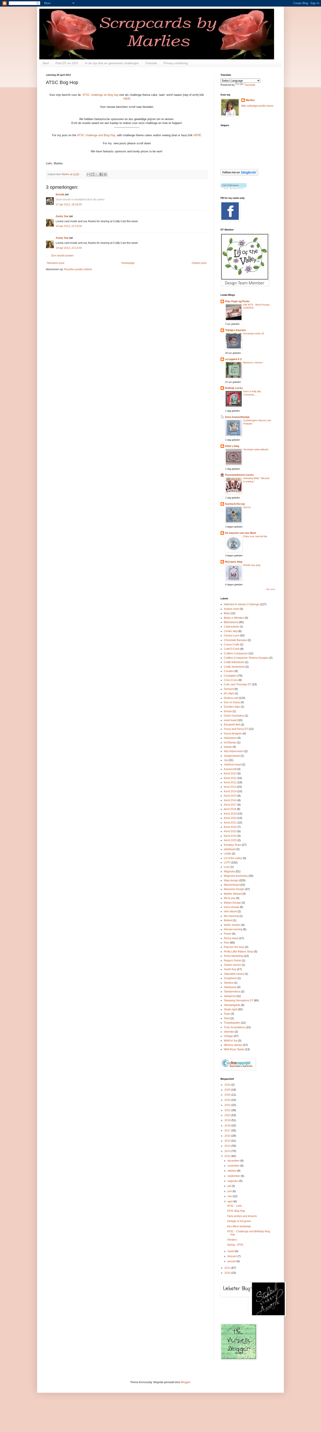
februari (232, 1256)
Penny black (231, 938)
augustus (233, 1181)
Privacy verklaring (176, 63)
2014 (227, 1145)
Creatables (230, 675)
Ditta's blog (232, 446)
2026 (227, 1084)
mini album (230, 911)
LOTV (227, 862)
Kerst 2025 (230, 840)
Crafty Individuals (234, 662)
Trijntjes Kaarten (235, 330)
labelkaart (230, 849)
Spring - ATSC (235, 1244)
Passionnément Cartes (239, 474)
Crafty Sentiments (234, 666)
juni (230, 1191)
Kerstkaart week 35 (253, 333)
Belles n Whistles (234, 617)
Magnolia (229, 871)
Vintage (228, 1036)
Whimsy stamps (233, 1045)
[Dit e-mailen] (88, 174)
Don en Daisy (232, 702)
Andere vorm (231, 608)
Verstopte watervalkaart (255, 449)
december (234, 1160)
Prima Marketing (233, 956)
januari (232, 1261)
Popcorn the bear (234, 947)
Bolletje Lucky (234, 388)
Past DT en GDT (66, 63)
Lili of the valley (233, 858)
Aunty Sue (62, 216)
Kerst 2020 (230, 818)
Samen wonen (232, 964)
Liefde (227, 853)
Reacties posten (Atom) (78, 269)
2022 (227, 1105)
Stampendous (232, 991)
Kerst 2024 (230, 835)
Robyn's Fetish (232, 960)
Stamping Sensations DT (238, 1000)
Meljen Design (232, 902)
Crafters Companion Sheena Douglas (246, 657)
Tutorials (151, 63)
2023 (227, 1100)
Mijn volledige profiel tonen (257, 105)
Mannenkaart (232, 884)
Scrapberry (230, 978)
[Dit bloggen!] (93, 174)
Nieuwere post (55, 263)
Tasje (227, 1013)
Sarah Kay (230, 969)
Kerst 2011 (230, 778)
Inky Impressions (234, 751)
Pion (226, 942)
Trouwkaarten (232, 1022)
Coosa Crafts (231, 644)
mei (230, 1196)
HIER (126, 98)
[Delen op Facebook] (101, 174)
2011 (227, 1267)
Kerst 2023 (230, 831)
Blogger (185, 1382)
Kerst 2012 (230, 782)
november (234, 1165)
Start (45, 63)
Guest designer (233, 733)
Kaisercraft (230, 769)
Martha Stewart (233, 893)
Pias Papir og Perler (237, 301)
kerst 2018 (230, 809)
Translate (249, 84)
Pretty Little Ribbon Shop (238, 951)
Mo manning (231, 916)
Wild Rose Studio (234, 1049)
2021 (227, 1110)
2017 (227, 1130)
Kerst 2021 (230, 822)
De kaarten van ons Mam (240, 533)
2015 (227, 1140)
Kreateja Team (232, 844)
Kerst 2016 (230, 800)
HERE (197, 135)
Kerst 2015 (230, 795)
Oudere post (199, 263)
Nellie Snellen (232, 925)
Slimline (228, 982)
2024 (227, 1094)
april (230, 1201)
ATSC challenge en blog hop (100, 94)
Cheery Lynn (231, 635)
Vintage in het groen (239, 1221)
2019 (227, 1120)
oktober (232, 1170)
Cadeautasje (231, 626)
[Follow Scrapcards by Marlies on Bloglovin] (239, 174)
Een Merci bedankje (239, 1226)
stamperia (230, 996)
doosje (228, 711)
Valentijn (229, 1031)
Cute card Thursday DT (237, 684)
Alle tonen (270, 589)
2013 (227, 1151)
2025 (227, 1089)
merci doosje (231, 907)
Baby (227, 613)
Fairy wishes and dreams (242, 1216)
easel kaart (230, 720)
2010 (227, 1272)
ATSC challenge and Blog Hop (96, 135)
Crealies (229, 671)
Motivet (228, 920)
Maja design (231, 880)
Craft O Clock (232, 648)
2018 (227, 1125)
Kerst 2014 (230, 791)
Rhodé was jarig (251, 565)
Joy (226, 760)
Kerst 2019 (230, 813)
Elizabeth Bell (232, 724)
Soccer (247, 507)
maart (231, 1251)
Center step (231, 631)
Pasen (227, 933)
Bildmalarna (231, 622)
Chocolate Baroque (235, 640)
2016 (227, 1135)
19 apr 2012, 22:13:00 (69, 226)
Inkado (228, 746)
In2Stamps (230, 742)
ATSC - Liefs (234, 1205)
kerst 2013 (230, 786)
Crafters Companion (236, 653)
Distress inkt (231, 698)
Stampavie (230, 987)
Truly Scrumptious (234, 1027)
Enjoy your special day (255, 536)
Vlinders (232, 1239)
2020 (227, 1115)
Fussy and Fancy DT (236, 729)
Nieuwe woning (233, 929)
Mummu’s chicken (252, 362)
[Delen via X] (97, 174)
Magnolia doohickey (236, 875)
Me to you (229, 898)
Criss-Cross (231, 680)
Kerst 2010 (230, 773)
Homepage (128, 263)
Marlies (250, 100)
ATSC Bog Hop (236, 1210)
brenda (60, 194)
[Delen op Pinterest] (105, 174)
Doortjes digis (232, 706)
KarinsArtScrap (235, 503)
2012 (227, 1156)
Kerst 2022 (230, 827)
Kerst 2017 (230, 804)
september (234, 1176)
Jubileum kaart (232, 764)
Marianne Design (234, 889)
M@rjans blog (233, 561)
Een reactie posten (62, 255)
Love (227, 866)
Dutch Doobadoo (234, 715)
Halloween (230, 737)
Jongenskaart (232, 755)
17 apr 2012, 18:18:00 (69, 204)
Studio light (230, 1009)
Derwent (229, 689)
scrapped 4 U (233, 359)
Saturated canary (234, 973)
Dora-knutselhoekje (237, 417)
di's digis (229, 693)
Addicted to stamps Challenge (241, 604)
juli (230, 1186)
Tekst (227, 1018)
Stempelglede (232, 1005)
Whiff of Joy (230, 1040)
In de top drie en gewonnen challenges (112, 63)
